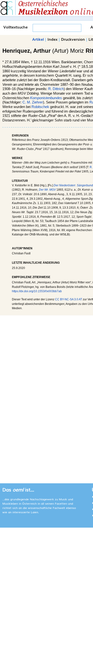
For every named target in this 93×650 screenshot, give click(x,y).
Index (52, 39)
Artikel (38, 39)
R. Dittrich (56, 89)
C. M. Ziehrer (32, 102)
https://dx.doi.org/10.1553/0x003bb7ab (37, 291)
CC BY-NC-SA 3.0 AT (68, 299)
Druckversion (73, 39)
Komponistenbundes (46, 98)
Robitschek (40, 107)
